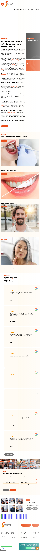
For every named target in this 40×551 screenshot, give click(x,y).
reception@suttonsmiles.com (5, 536)
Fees (12, 536)
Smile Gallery (13, 533)
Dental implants (4, 100)
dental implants (16, 60)
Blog (6, 27)
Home (2, 27)
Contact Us (13, 537)
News (9, 27)
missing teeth (15, 59)
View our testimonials (9, 454)
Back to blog (5, 126)
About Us (12, 532)
